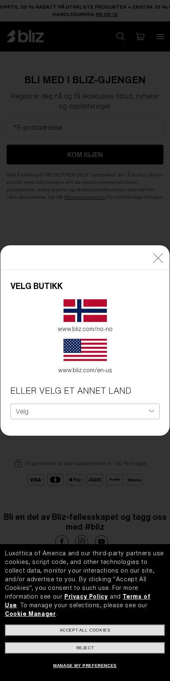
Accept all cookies (85, 630)
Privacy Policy (86, 596)
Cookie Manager (30, 614)
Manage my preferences (85, 665)
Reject (85, 648)
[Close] (158, 257)
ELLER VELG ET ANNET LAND (70, 390)
